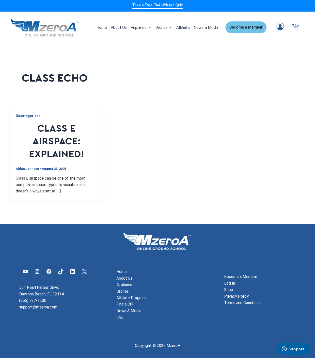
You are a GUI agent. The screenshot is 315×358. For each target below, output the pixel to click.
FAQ (120, 317)
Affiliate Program (131, 297)
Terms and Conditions (243, 302)
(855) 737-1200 (32, 300)
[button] (148, 27)
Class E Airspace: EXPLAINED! (56, 141)
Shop (228, 289)
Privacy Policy (236, 296)
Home (101, 27)
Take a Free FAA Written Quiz (157, 5)
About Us (119, 27)
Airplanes (138, 27)
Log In (229, 283)
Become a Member (240, 276)
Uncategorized (28, 116)
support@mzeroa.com (38, 307)
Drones (161, 27)
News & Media (206, 27)
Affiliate (183, 27)
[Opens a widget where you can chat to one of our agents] (293, 349)
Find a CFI (124, 304)
